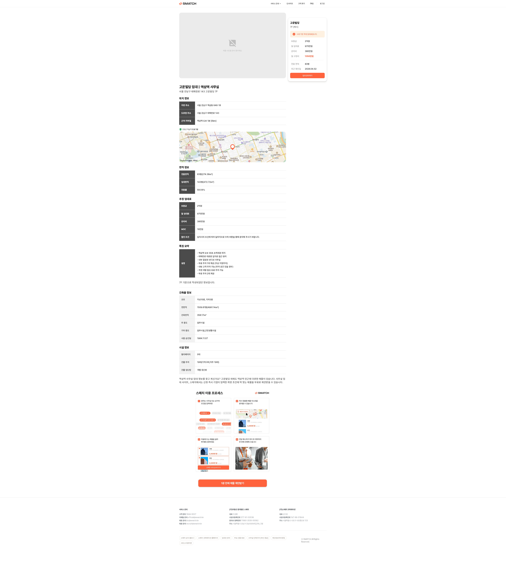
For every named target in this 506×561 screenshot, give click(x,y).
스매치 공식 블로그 (187, 538)
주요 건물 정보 (239, 538)
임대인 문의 (226, 538)
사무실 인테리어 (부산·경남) (258, 538)
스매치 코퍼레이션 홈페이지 (208, 538)
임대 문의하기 (307, 76)
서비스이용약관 (186, 543)
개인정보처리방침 (278, 538)
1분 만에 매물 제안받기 (232, 483)
